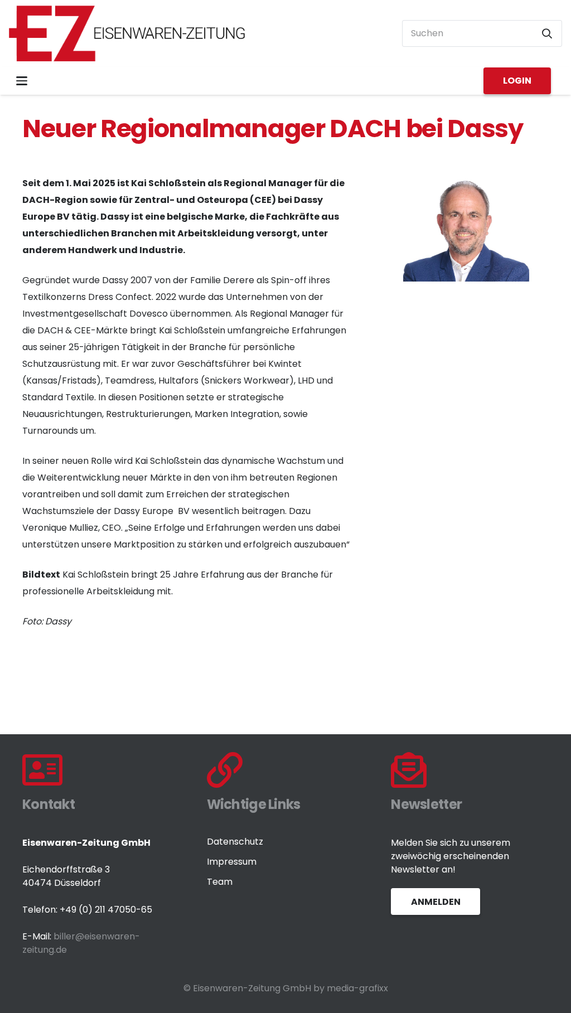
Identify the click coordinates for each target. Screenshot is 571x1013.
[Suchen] (547, 33)
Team (220, 881)
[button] (22, 80)
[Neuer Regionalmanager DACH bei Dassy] (465, 183)
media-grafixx (357, 988)
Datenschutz (235, 841)
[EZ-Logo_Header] (127, 33)
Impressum (232, 861)
